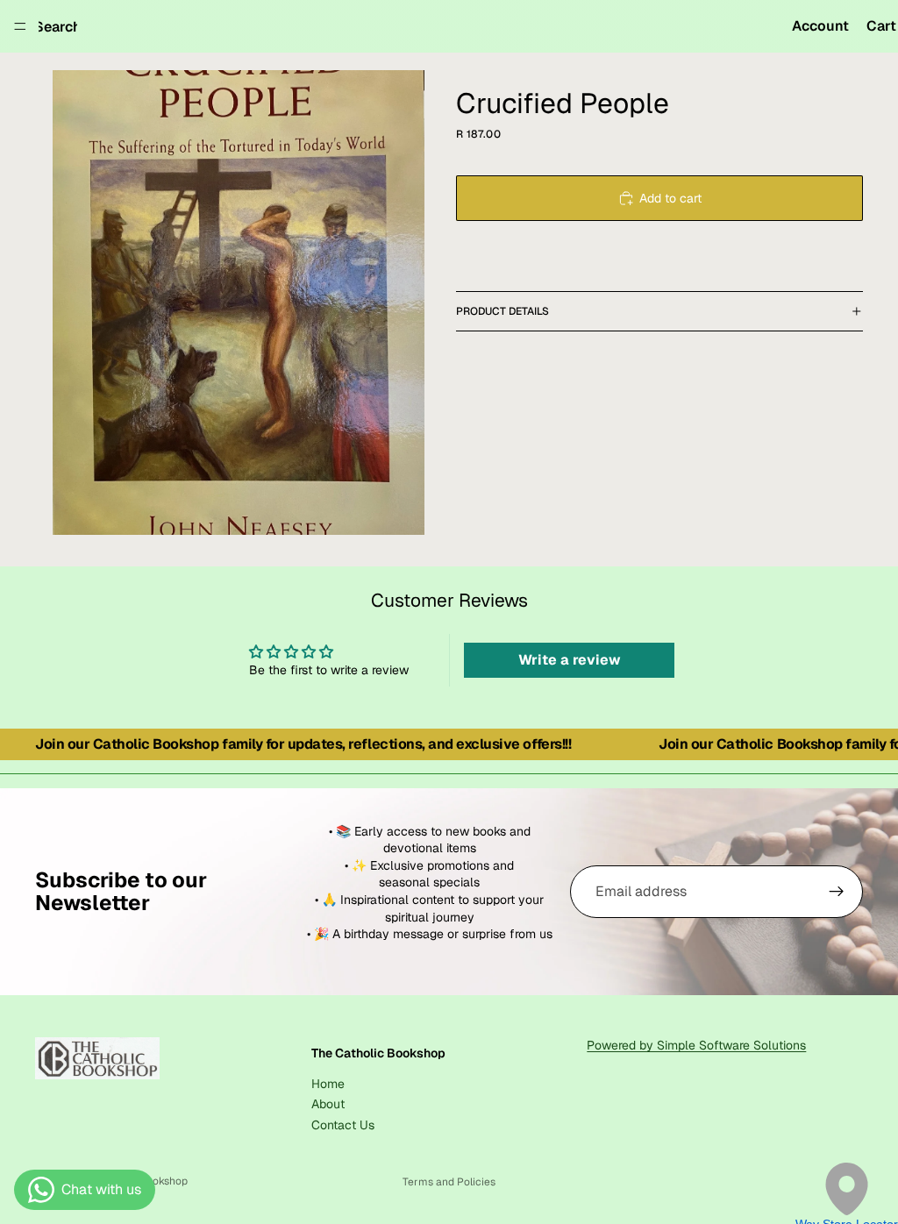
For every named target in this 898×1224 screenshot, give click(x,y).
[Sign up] (836, 891)
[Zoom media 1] (238, 302)
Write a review (569, 660)
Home (328, 1084)
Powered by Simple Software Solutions (696, 1045)
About (328, 1104)
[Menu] (20, 26)
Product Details (502, 311)
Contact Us (342, 1125)
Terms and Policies (449, 1182)
